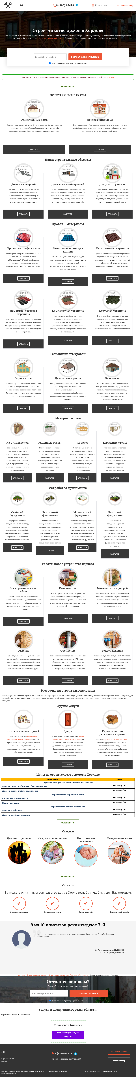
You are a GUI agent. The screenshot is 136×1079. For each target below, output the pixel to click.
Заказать (34, 150)
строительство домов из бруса (50, 38)
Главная (21, 975)
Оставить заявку (125, 5)
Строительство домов (36, 975)
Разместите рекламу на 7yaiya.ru (68, 1034)
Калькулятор (101, 5)
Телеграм (111, 77)
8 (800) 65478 (65, 5)
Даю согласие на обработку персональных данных (69, 63)
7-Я (3, 1051)
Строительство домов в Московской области (68, 975)
